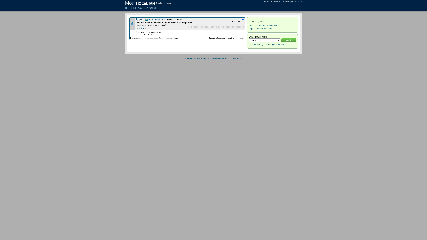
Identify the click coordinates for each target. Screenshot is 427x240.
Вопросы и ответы (221, 59)
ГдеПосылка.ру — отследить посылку (266, 45)
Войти (277, 1)
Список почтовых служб (197, 59)
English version (163, 3)
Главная (268, 1)
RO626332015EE (157, 19)
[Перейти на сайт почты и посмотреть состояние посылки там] (243, 19)
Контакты (237, 59)
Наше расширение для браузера (264, 25)
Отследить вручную (258, 37)
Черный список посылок (260, 29)
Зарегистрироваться (291, 1)
